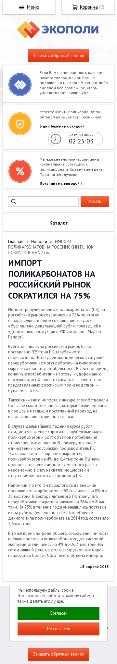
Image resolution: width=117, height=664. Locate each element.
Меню (33, 7)
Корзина (89, 7)
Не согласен (58, 629)
